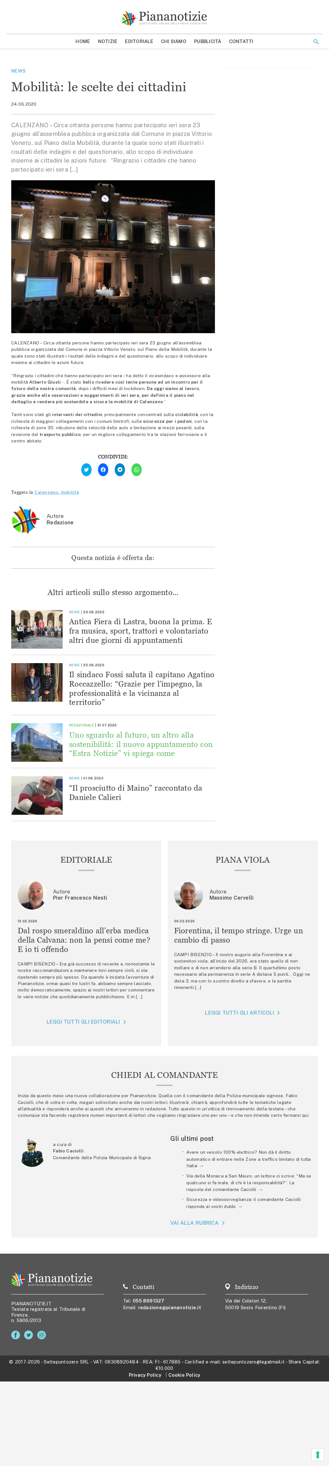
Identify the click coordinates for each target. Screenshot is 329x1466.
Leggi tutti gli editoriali (83, 1022)
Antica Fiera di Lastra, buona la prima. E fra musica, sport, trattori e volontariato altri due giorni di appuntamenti (140, 630)
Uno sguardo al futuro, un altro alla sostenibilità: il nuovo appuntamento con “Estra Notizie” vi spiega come (141, 744)
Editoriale (139, 41)
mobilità (70, 492)
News (18, 71)
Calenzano (46, 492)
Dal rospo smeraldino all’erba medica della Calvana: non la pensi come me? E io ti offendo (84, 940)
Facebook (16, 1335)
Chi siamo (173, 41)
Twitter (29, 1335)
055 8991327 (148, 1300)
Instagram (43, 1335)
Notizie (108, 41)
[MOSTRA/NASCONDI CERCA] (316, 42)
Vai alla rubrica (194, 1223)
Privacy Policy (145, 1375)
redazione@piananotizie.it (169, 1307)
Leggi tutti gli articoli (239, 1013)
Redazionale (81, 725)
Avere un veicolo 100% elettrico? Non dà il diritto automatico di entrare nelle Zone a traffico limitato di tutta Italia (248, 1159)
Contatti (241, 41)
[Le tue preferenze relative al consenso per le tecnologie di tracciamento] (318, 1455)
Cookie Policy (184, 1375)
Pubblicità (207, 41)
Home (83, 41)
